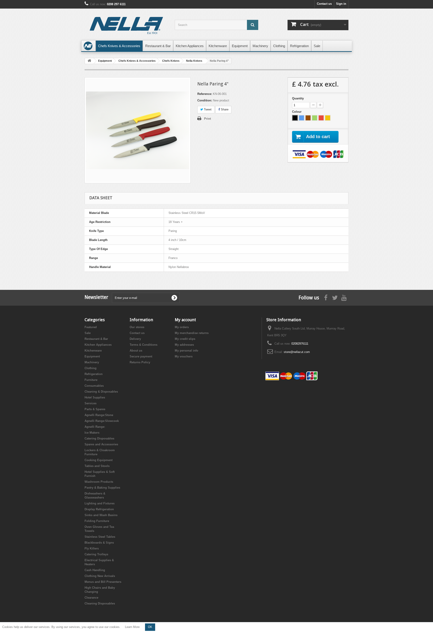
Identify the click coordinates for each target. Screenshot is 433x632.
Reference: (204, 94)
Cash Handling (95, 570)
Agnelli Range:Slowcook (102, 421)
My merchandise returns (192, 333)
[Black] (295, 117)
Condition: (204, 100)
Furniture (91, 380)
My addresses (184, 344)
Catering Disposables (99, 438)
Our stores (137, 327)
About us (136, 350)
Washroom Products (99, 481)
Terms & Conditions (143, 344)
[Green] (314, 117)
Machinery (92, 362)
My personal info (186, 350)
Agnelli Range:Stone (99, 415)
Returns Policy (140, 362)
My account (185, 319)
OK (150, 627)
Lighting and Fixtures (100, 503)
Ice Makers (92, 432)
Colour (297, 111)
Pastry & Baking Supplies (102, 487)
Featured (91, 327)
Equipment (92, 356)
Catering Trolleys (96, 554)
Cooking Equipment (99, 460)
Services (91, 403)
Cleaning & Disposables (101, 391)
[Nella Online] (126, 26)
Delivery (135, 339)
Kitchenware (93, 350)
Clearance (91, 597)
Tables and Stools (97, 466)
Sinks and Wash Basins (101, 515)
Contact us (324, 3)
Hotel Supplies (95, 397)
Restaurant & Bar (96, 339)
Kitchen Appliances (98, 344)
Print (207, 118)
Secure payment (141, 356)
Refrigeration (94, 374)
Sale (88, 333)
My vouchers (184, 356)
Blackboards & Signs (99, 542)
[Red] (321, 117)
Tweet (207, 109)
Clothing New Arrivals (100, 576)
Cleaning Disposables (100, 603)
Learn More (132, 627)
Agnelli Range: (95, 426)
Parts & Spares (95, 409)
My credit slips (185, 339)
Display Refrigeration (99, 509)
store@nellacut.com (297, 352)
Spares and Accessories (101, 444)
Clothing (91, 368)
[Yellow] (327, 117)
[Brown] (308, 117)
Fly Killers (92, 548)
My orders (182, 327)
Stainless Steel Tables (100, 536)
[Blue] (301, 117)
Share (224, 109)
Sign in (341, 3)
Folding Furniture (97, 521)
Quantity (298, 98)
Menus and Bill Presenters (103, 582)
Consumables (94, 385)
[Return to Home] (89, 61)
